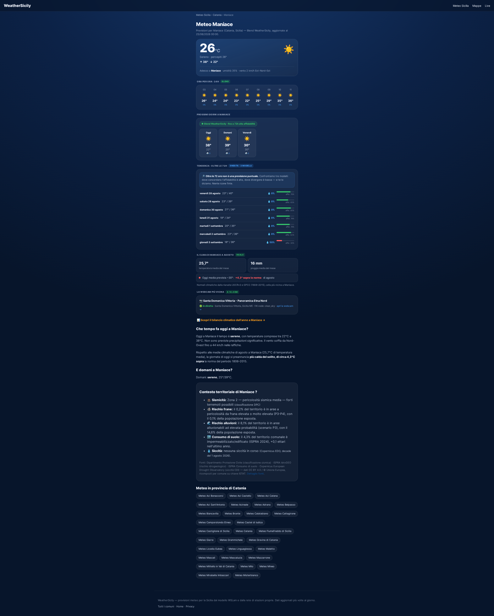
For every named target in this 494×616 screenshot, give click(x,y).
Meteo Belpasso (286, 504)
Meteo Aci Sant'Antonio (212, 504)
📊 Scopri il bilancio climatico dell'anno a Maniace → (231, 320)
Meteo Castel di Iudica (250, 522)
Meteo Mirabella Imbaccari (214, 575)
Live (487, 5)
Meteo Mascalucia (232, 557)
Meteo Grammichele (231, 539)
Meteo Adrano (263, 504)
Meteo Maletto (266, 548)
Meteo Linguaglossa (240, 548)
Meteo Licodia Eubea (210, 548)
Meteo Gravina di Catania (263, 539)
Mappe (476, 5)
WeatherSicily (17, 5)
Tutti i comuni (166, 606)
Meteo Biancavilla (208, 513)
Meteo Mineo (267, 566)
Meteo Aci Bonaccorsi (211, 495)
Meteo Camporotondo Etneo (215, 522)
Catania (217, 14)
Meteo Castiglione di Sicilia (214, 531)
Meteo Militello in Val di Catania (216, 566)
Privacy (190, 606)
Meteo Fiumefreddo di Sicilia (275, 531)
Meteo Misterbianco (246, 575)
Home (180, 606)
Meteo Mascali (207, 557)
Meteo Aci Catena (267, 495)
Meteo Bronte (232, 513)
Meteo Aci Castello (240, 495)
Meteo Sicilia (461, 5)
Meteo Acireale (239, 504)
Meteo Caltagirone (284, 513)
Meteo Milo (247, 566)
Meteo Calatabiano (257, 513)
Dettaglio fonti (255, 473)
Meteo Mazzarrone (259, 557)
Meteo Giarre (206, 539)
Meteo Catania (244, 531)
